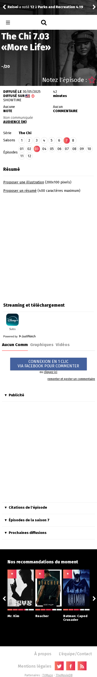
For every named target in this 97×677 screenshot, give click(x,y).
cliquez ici (50, 372)
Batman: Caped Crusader (75, 618)
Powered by (10, 336)
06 (59, 149)
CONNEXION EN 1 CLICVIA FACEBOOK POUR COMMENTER (48, 363)
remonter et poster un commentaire (71, 379)
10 (89, 149)
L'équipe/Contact (75, 653)
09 (82, 149)
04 (44, 149)
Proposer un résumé (20, 191)
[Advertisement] (48, 246)
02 (29, 149)
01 (22, 149)
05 (52, 149)
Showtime (12, 100)
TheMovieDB (64, 675)
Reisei (12, 7)
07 (67, 149)
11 (22, 156)
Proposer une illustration (23, 182)
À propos (42, 653)
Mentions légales (34, 666)
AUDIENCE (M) (15, 122)
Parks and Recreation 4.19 (60, 7)
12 (29, 156)
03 (37, 149)
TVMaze (47, 675)
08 (74, 149)
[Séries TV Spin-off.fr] (27, 22)
